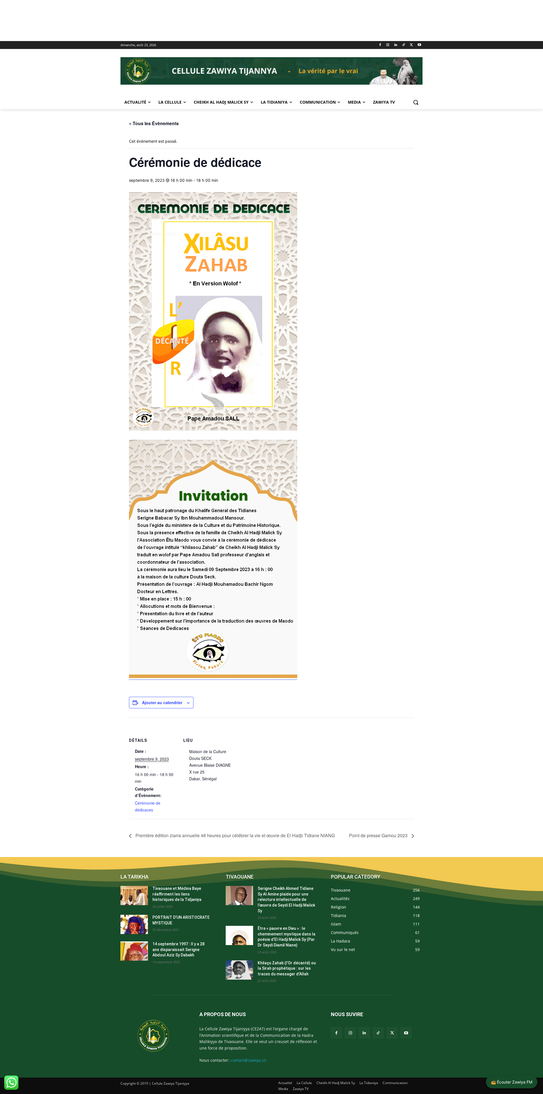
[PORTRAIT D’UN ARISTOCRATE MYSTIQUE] (134, 924)
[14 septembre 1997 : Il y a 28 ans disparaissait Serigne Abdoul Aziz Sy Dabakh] (134, 951)
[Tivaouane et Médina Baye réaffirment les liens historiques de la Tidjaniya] (134, 895)
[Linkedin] (396, 45)
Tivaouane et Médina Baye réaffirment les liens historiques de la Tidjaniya (176, 894)
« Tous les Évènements (154, 123)
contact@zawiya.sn (248, 1060)
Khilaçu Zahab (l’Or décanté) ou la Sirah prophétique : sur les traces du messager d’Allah (287, 968)
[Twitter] (411, 45)
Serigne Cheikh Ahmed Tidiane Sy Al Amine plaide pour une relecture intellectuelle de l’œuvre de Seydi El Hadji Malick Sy (286, 899)
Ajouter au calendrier (162, 702)
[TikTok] (403, 45)
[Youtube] (419, 45)
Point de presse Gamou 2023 (379, 835)
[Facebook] (380, 45)
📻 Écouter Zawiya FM (511, 1082)
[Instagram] (388, 45)
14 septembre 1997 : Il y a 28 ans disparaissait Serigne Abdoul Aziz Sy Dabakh (178, 949)
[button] (416, 102)
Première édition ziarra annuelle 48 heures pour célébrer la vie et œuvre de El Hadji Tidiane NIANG (234, 835)
